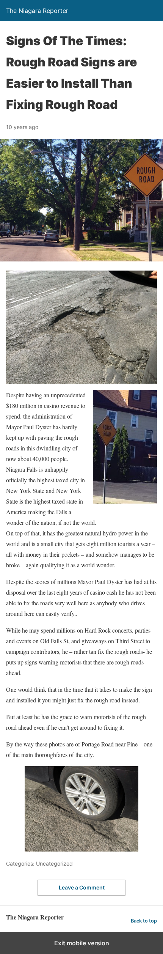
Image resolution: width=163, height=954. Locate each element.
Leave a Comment (82, 887)
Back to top (144, 921)
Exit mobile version (81, 943)
